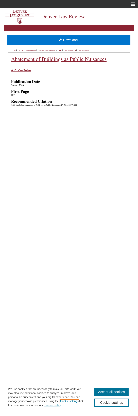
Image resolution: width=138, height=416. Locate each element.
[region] (69, 397)
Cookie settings (69, 401)
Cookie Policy (52, 405)
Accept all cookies (111, 392)
